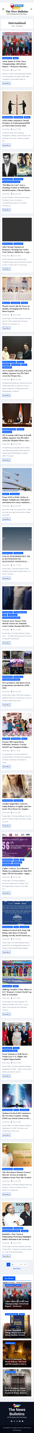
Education (6, 364)
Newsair (26, 1427)
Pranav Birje (6, 70)
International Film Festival (11, 182)
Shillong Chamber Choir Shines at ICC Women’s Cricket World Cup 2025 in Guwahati (17, 992)
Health (24, 364)
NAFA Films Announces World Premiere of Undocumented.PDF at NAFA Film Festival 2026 (16, 123)
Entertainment (7, 117)
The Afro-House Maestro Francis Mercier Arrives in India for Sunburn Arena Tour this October (16, 1175)
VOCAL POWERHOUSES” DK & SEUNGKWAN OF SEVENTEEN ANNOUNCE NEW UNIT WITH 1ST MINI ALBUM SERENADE (16, 561)
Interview (24, 1231)
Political (24, 303)
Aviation (5, 494)
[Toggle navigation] (3, 9)
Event (16, 859)
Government (16, 364)
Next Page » (17, 1268)
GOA (4, 615)
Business (6, 303)
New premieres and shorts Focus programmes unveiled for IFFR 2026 (16, 685)
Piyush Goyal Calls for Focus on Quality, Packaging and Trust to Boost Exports (16, 308)
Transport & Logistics (10, 1051)
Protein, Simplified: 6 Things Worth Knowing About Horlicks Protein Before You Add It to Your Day (16, 1335)
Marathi (27, 117)
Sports (16, 58)
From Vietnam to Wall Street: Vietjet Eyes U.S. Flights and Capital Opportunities (15, 1056)
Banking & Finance (9, 362)
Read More (6, 83)
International (7, 58)
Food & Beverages (20, 612)
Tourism (16, 1048)
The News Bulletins (17, 11)
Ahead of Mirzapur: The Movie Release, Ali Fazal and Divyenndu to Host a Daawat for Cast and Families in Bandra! (15, 1364)
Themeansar (17, 1430)
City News (6, 738)
